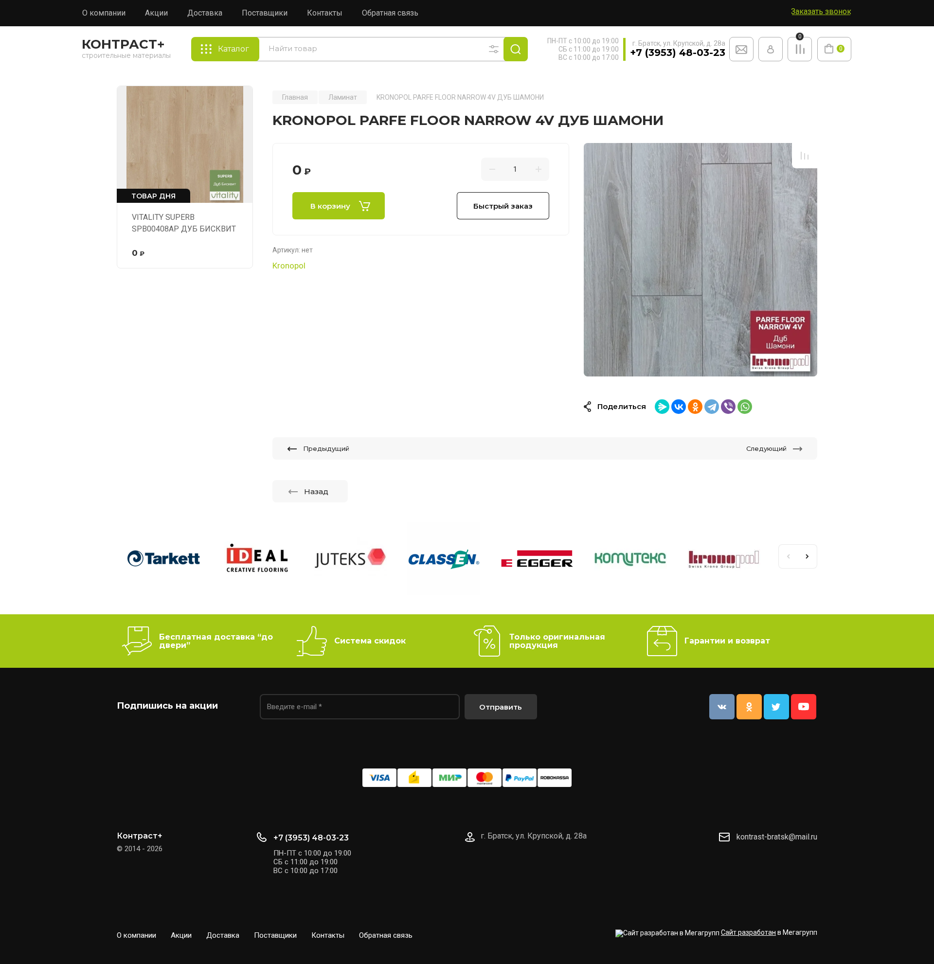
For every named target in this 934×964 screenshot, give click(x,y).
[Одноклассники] (695, 406)
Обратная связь (390, 13)
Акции (156, 13)
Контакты (324, 13)
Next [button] (807, 556)
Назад (316, 491)
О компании (104, 13)
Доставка (204, 13)
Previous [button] (788, 556)
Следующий (766, 448)
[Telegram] (711, 406)
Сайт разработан (748, 932)
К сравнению (804, 155)
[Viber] (728, 406)
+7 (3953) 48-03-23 (677, 52)
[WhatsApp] (744, 406)
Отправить (500, 707)
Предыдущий (326, 448)
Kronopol (288, 265)
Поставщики (264, 13)
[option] (700, 259)
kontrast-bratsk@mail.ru (776, 836)
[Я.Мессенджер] (662, 406)
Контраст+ (123, 44)
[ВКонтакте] (678, 406)
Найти (515, 49)
